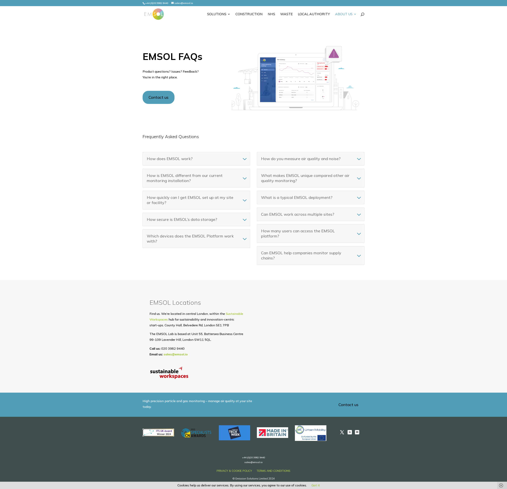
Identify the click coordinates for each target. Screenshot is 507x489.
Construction (249, 14)
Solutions (216, 14)
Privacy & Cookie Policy (234, 471)
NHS (271, 14)
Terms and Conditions (273, 471)
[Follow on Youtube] (357, 432)
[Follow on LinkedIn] (350, 432)
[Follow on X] (342, 432)
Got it (316, 485)
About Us (344, 14)
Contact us (159, 97)
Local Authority (314, 14)
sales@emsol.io (176, 354)
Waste (286, 14)
